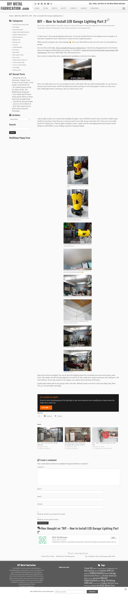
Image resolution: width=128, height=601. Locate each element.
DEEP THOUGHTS (17, 29)
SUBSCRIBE (94, 8)
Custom (102, 570)
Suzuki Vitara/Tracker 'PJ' (19, 60)
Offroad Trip (16, 42)
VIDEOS (54, 8)
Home (11, 16)
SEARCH (84, 8)
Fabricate (86, 573)
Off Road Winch (96, 583)
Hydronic (113, 576)
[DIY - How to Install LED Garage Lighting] (78, 69)
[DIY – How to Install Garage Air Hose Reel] (105, 434)
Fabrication (97, 573)
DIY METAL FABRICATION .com (15, 5)
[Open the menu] (123, 8)
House (105, 576)
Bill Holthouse (59, 537)
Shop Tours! (16, 57)
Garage (112, 573)
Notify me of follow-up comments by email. (51, 514)
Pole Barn (105, 585)
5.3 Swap (109, 568)
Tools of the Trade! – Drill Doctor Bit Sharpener (57, 556)
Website (40, 504)
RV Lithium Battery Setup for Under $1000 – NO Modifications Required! (21, 89)
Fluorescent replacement (108, 25)
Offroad (88, 583)
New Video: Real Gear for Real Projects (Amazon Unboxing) (21, 108)
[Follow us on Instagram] (51, 4)
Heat (86, 576)
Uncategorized (16, 70)
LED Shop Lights (55, 28)
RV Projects (15, 50)
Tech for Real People (18, 62)
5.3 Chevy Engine (101, 568)
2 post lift (88, 568)
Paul (89, 28)
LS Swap (90, 578)
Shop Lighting (82, 28)
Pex (98, 585)
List (85, 578)
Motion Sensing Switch (71, 28)
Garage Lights (41, 28)
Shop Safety (15, 52)
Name (39, 489)
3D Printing (15, 27)
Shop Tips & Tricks (17, 55)
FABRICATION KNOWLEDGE (20, 32)
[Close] (125, 589)
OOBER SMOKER (17, 47)
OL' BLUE (15, 45)
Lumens (62, 28)
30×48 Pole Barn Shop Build (20, 24)
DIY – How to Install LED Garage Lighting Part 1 (69, 48)
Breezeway (89, 571)
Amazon (98, 25)
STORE (45, 8)
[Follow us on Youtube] (48, 4)
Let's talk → (46, 407)
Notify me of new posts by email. (47, 519)
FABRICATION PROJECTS (19, 34)
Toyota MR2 (15, 67)
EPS (112, 571)
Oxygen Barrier (107, 583)
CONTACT (73, 8)
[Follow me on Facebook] (42, 4)
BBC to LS (115, 568)
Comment (41, 467)
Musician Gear (16, 39)
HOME (37, 8)
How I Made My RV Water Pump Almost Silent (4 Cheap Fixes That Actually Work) (22, 97)
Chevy (97, 571)
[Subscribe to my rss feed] (36, 4)
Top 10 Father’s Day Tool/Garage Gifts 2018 (101, 556)
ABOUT (63, 8)
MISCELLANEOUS (21, 16)
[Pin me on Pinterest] (45, 4)
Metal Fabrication (95, 579)
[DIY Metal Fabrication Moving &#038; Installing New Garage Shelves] (78, 434)
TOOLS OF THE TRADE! (19, 65)
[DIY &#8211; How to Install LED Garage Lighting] (50, 434)
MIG (99, 581)
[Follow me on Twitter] (39, 4)
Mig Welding (108, 580)
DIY (109, 570)
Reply (113, 537)
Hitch (101, 576)
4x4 (94, 568)
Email (39, 496)
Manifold (97, 578)
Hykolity (47, 28)
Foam (106, 573)
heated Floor (93, 576)
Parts (94, 586)
